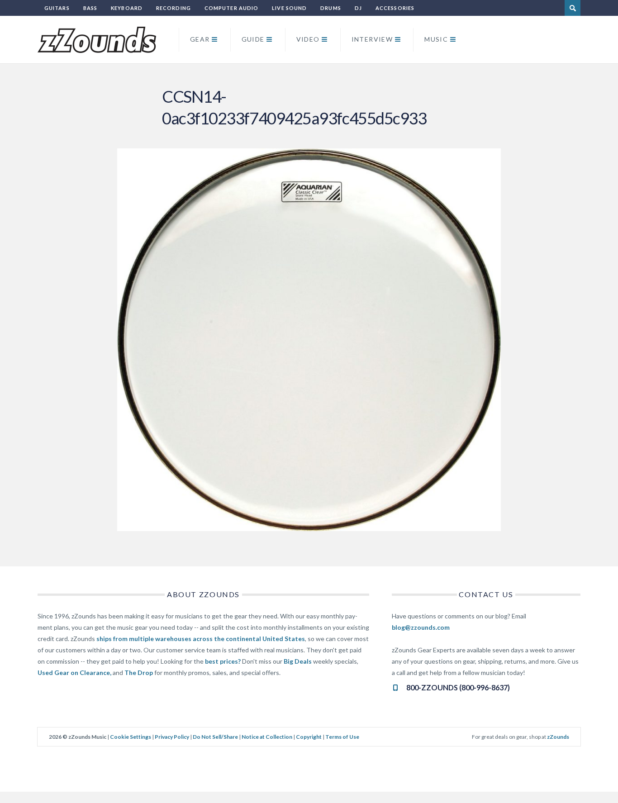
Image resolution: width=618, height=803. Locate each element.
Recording (173, 8)
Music (436, 39)
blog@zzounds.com (421, 627)
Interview (372, 39)
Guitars (57, 8)
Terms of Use (342, 736)
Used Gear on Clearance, (74, 672)
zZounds (558, 736)
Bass (90, 8)
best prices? (223, 661)
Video (308, 39)
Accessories (395, 8)
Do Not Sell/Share (215, 736)
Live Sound (289, 8)
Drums (330, 8)
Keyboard (127, 8)
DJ (358, 8)
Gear (200, 39)
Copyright (309, 736)
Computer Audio (231, 8)
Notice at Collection (267, 736)
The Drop (138, 672)
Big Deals (298, 661)
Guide (253, 39)
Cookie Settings (130, 736)
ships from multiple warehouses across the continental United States (200, 638)
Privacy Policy (172, 736)
